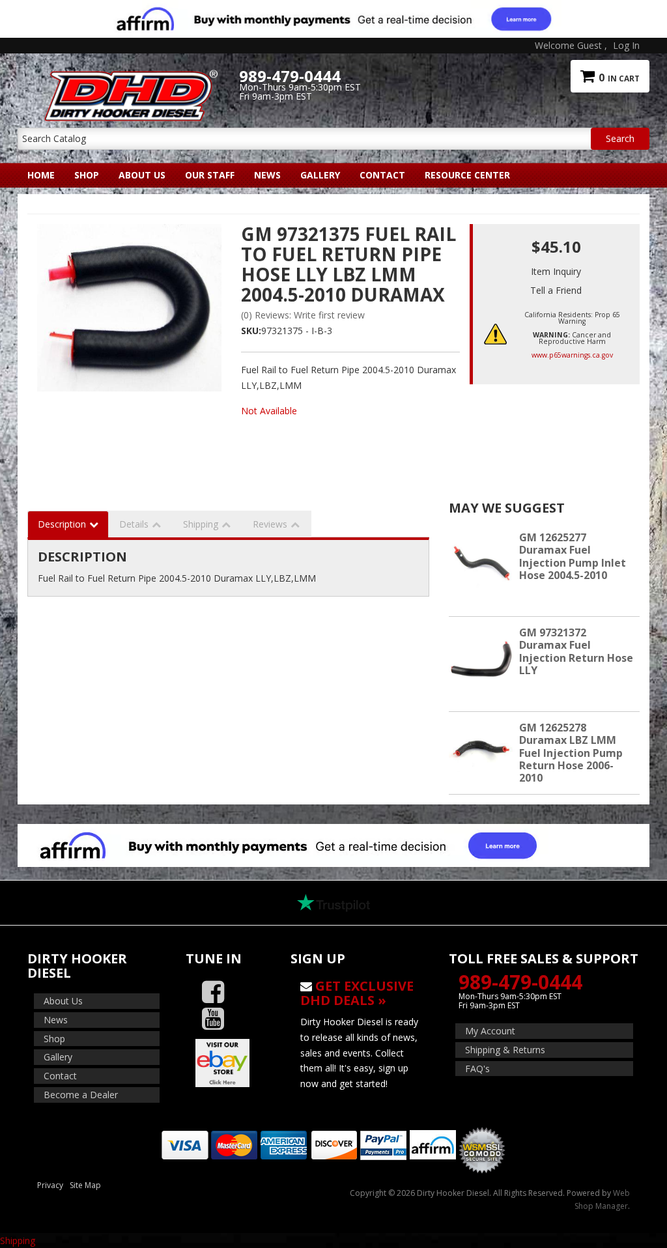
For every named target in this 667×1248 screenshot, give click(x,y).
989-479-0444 (520, 982)
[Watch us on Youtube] (213, 1019)
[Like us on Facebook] (213, 992)
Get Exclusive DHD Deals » (357, 993)
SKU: (251, 330)
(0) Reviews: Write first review (303, 315)
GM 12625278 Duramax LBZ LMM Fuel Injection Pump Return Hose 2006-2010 (571, 752)
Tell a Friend (556, 290)
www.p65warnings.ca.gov (572, 355)
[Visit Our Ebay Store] (228, 1063)
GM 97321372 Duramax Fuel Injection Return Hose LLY (576, 651)
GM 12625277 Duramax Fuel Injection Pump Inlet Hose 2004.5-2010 (572, 556)
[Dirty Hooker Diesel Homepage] (128, 76)
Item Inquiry (556, 271)
